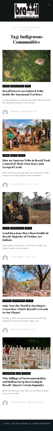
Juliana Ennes (17, 257)
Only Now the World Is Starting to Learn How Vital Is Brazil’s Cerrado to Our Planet (25, 309)
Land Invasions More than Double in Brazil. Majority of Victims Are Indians (25, 236)
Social (22, 155)
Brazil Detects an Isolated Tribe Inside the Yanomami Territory (23, 92)
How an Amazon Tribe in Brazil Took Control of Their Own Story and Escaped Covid (26, 164)
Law (18, 373)
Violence (26, 373)
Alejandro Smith (18, 184)
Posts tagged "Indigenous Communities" (27, 28)
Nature (29, 301)
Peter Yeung (16, 330)
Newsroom (15, 111)
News (27, 86)
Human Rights (17, 86)
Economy (7, 301)
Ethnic (6, 86)
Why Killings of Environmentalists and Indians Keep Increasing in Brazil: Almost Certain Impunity (24, 381)
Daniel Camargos (18, 402)
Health (14, 155)
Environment (18, 301)
